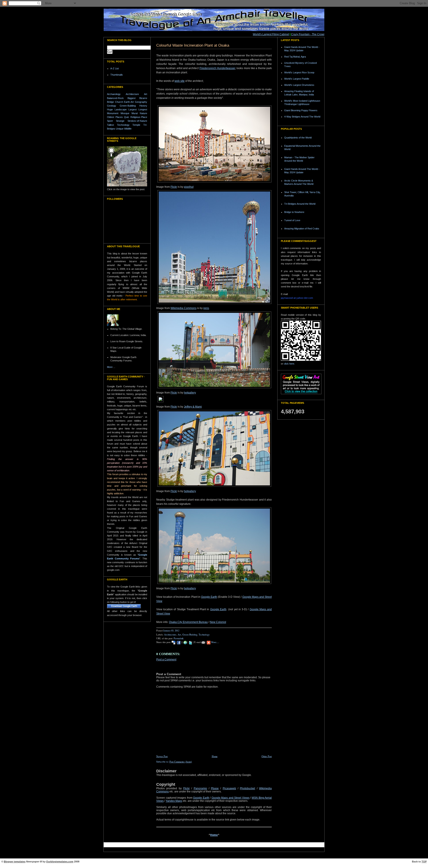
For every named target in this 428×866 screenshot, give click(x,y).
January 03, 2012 (171, 630)
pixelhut (188, 186)
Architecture (132, 94)
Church (119, 102)
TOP (424, 861)
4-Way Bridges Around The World (302, 116)
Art (145, 94)
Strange (120, 121)
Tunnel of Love (292, 220)
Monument (112, 113)
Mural (135, 113)
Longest (142, 109)
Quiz (126, 117)
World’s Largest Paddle (296, 78)
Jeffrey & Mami (193, 406)
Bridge (110, 102)
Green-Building (128, 105)
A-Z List (114, 68)
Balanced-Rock (115, 98)
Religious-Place (138, 117)
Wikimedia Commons (183, 308)
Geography (141, 102)
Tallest (110, 125)
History (143, 105)
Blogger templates (14, 861)
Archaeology (114, 94)
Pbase (215, 788)
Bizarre (143, 98)
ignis (206, 308)
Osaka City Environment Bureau (188, 622)
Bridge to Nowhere (294, 212)
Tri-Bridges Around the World (299, 203)
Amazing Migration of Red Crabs (301, 228)
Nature (143, 113)
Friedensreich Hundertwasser (217, 68)
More (110, 367)
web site (180, 80)
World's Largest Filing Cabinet (262, 34)
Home (215, 756)
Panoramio (200, 788)
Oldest (110, 117)
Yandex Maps (174, 800)
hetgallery (190, 392)
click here (289, 363)
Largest (132, 109)
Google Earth (209, 596)
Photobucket (247, 788)
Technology (123, 125)
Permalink (178, 638)
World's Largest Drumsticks (299, 85)
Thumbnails (116, 74)
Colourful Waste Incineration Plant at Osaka (192, 45)
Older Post (266, 756)
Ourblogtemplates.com (59, 861)
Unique (119, 128)
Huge (110, 109)
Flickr (174, 186)
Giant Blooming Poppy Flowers (300, 110)
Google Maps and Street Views (230, 797)
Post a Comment (166, 659)
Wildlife (128, 128)
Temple (136, 125)
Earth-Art (129, 102)
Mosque (125, 113)
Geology (111, 105)
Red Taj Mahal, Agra (295, 56)
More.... (215, 642)
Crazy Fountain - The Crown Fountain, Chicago (311, 34)
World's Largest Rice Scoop (299, 72)
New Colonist (218, 622)
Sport (110, 121)
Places (119, 117)
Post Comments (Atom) (180, 761)
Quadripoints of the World (298, 137)
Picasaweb (229, 788)
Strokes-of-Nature (137, 121)
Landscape (121, 109)
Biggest (132, 98)
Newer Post (162, 756)
